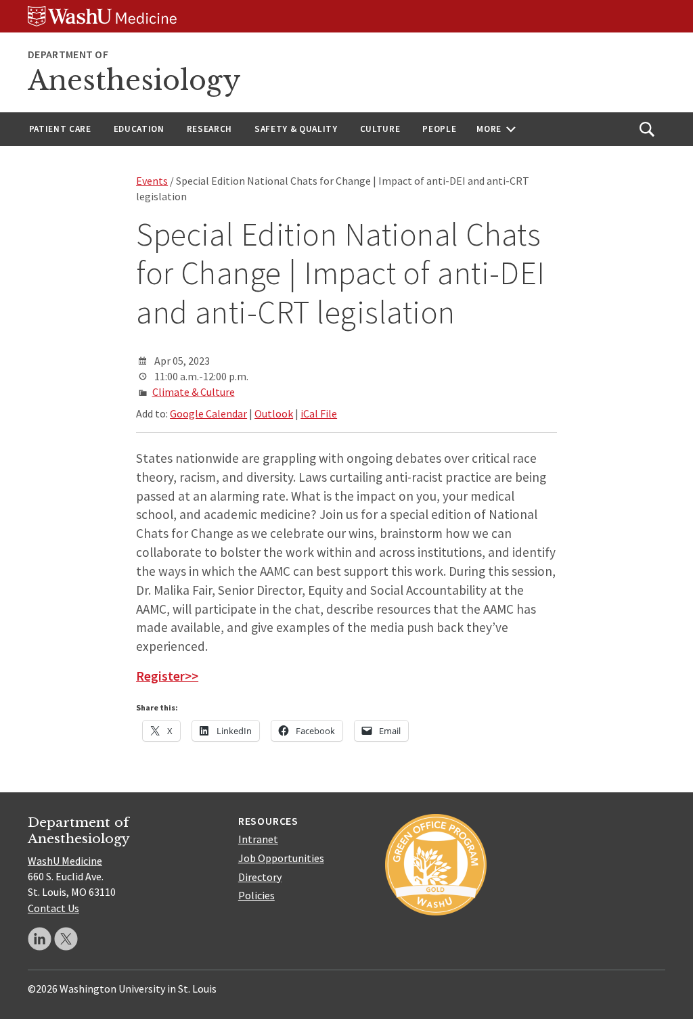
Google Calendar (208, 413)
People (439, 129)
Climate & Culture (193, 392)
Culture (380, 129)
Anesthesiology (134, 80)
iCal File (318, 413)
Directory (260, 877)
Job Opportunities (281, 858)
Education (139, 129)
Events (152, 180)
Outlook (273, 413)
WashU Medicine (65, 860)
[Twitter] (66, 939)
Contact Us (53, 908)
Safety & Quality (296, 129)
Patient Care (60, 129)
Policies (256, 895)
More (488, 129)
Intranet (258, 839)
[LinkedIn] (39, 939)
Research (209, 129)
